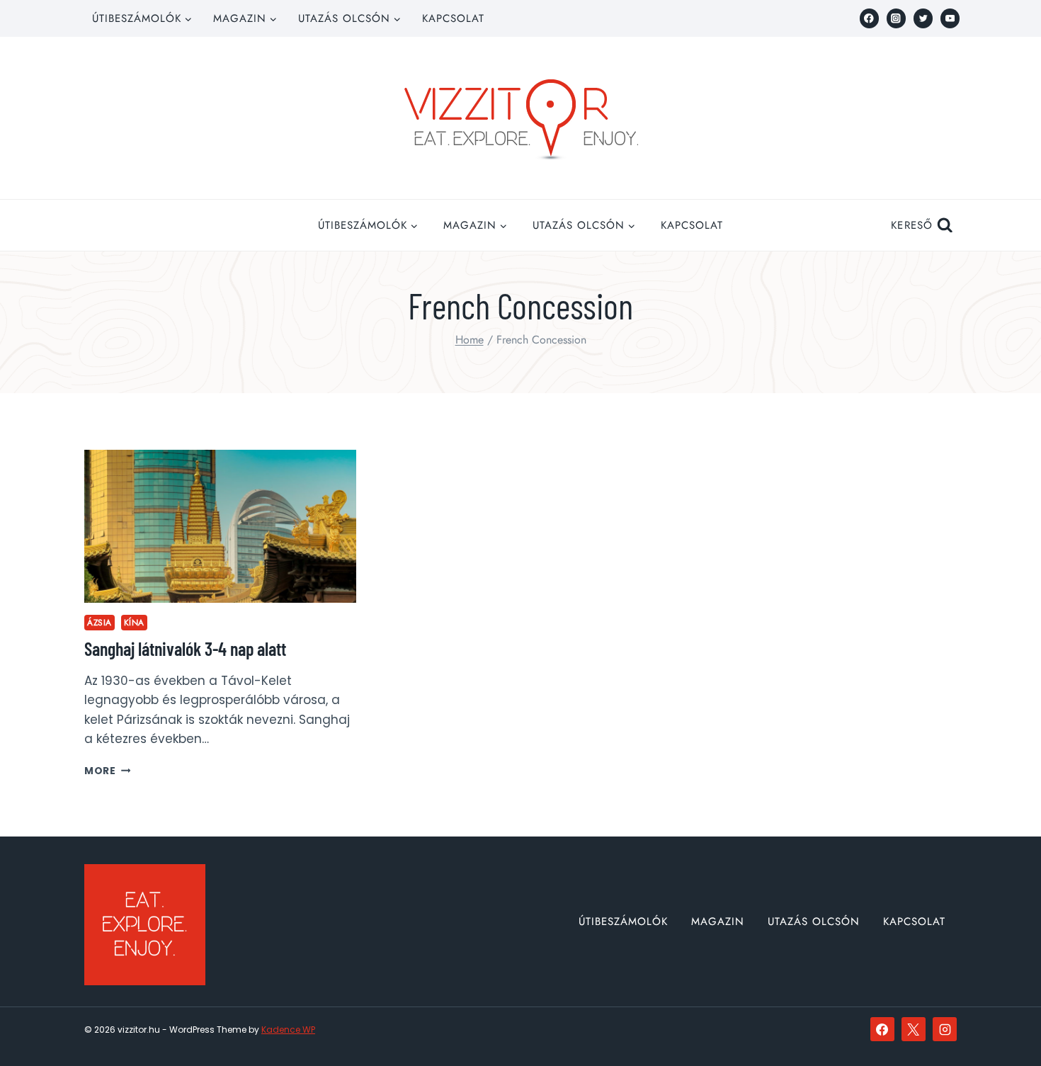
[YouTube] (950, 18)
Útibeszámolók (623, 921)
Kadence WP (288, 1030)
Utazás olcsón (814, 921)
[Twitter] (923, 18)
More (107, 771)
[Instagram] (896, 18)
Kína (134, 622)
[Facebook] (869, 18)
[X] (913, 1029)
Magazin (717, 921)
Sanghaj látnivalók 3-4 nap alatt (185, 648)
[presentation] (220, 526)
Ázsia (99, 622)
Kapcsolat (453, 18)
